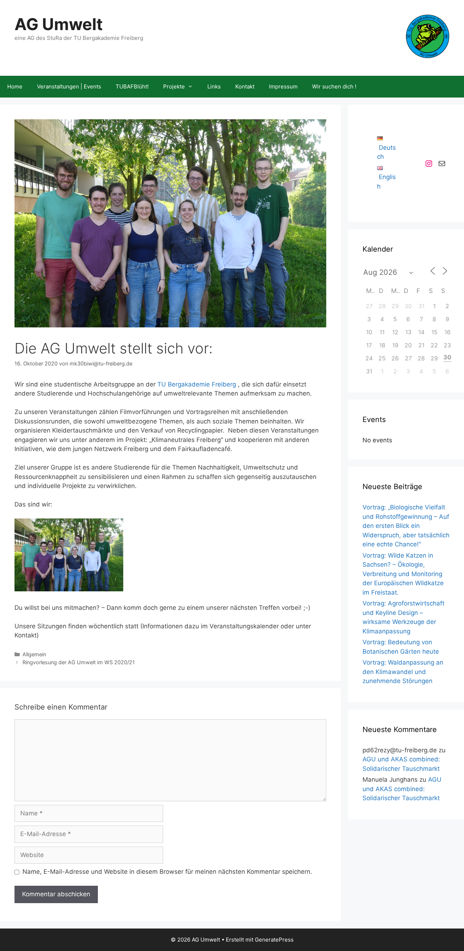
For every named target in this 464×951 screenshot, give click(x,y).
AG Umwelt (58, 24)
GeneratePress (274, 939)
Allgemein (34, 654)
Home (14, 86)
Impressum (283, 86)
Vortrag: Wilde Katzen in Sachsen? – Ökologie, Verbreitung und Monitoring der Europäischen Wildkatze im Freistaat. (403, 574)
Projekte (174, 86)
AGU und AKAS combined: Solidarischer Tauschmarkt (402, 789)
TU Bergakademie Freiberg (196, 384)
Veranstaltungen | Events (69, 86)
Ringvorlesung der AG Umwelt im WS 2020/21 (78, 662)
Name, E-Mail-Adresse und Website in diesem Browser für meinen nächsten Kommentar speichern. (167, 871)
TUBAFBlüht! (132, 86)
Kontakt (244, 86)
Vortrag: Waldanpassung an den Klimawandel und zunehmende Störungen (402, 672)
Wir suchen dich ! (334, 86)
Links (214, 86)
